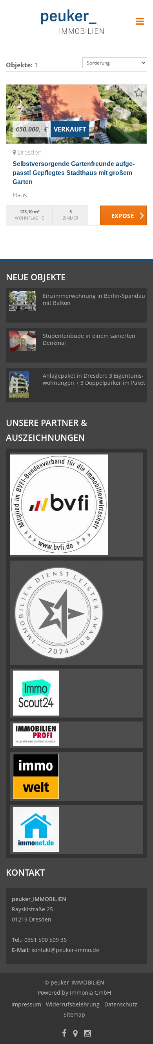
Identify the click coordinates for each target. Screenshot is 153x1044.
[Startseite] (76, 22)
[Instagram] (87, 1034)
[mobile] (140, 21)
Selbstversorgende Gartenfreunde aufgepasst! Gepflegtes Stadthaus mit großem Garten (74, 172)
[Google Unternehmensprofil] (75, 1034)
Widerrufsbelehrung (73, 1004)
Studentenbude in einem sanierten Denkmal (89, 339)
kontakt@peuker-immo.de (65, 950)
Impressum (26, 1004)
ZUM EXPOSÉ (123, 215)
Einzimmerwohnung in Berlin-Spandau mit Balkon (94, 299)
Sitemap (74, 1014)
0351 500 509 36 (45, 939)
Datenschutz (120, 1004)
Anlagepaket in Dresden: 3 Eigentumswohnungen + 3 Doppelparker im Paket (94, 379)
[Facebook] (64, 1034)
